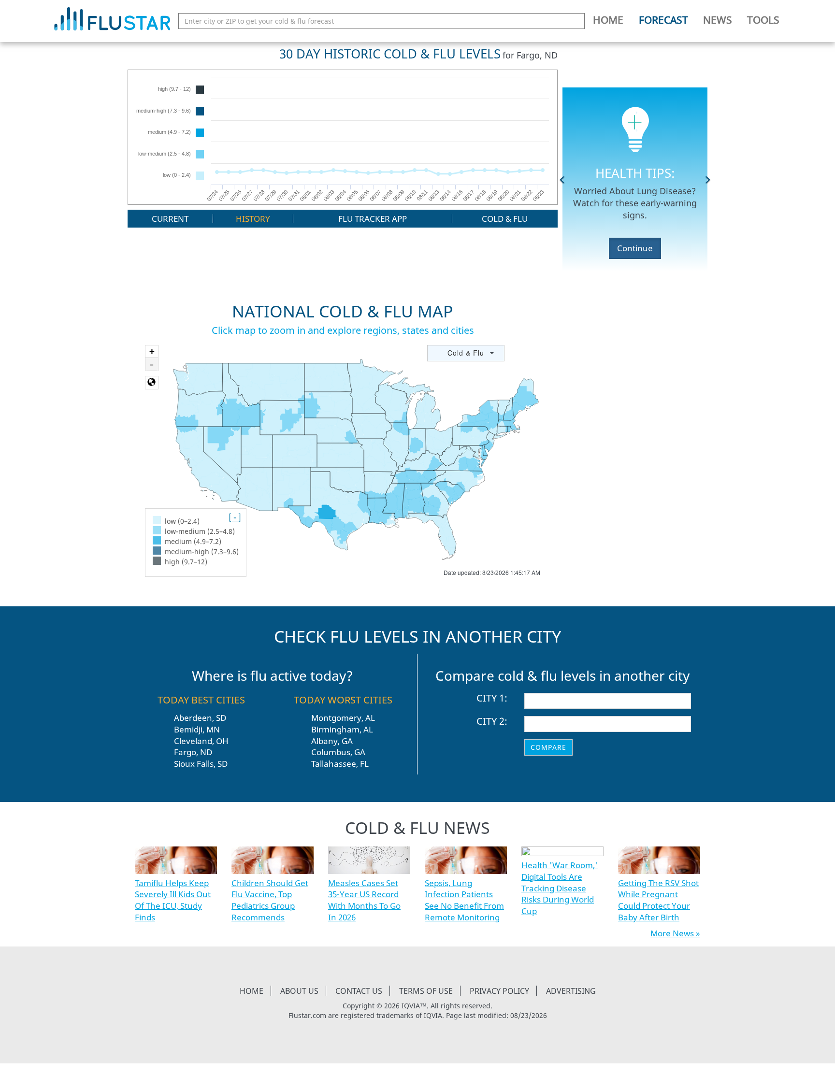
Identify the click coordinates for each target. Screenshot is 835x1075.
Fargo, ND (193, 752)
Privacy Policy (499, 991)
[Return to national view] (151, 382)
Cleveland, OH (201, 740)
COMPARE (548, 747)
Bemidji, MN (197, 729)
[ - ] (235, 517)
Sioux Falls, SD (201, 763)
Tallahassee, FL (340, 763)
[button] (562, 179)
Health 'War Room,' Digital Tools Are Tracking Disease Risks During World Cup (559, 888)
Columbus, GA (338, 752)
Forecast (663, 20)
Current (170, 219)
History (253, 219)
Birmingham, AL (342, 729)
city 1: (491, 698)
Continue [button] (635, 248)
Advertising (571, 991)
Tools (763, 20)
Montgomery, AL (343, 717)
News (717, 20)
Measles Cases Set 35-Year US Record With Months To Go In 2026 (364, 900)
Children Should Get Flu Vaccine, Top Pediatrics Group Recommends (269, 900)
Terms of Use (426, 991)
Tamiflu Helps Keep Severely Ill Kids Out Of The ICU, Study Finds (173, 900)
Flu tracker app (372, 219)
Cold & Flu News (417, 828)
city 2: (491, 721)
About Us (299, 991)
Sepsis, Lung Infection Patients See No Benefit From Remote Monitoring (464, 900)
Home (608, 20)
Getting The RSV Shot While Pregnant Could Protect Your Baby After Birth (658, 900)
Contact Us (358, 991)
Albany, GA (332, 740)
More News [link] (672, 933)
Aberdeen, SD (200, 717)
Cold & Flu (505, 219)
